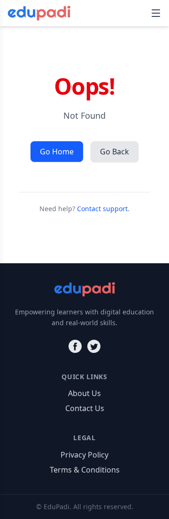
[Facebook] (75, 346)
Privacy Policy (84, 455)
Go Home (57, 151)
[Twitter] (93, 346)
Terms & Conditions (85, 470)
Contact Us (84, 408)
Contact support (102, 208)
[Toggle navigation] (155, 13)
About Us (84, 393)
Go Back (114, 151)
